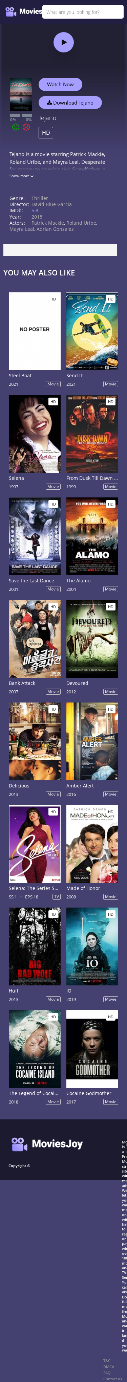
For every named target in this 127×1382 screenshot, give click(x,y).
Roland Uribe (81, 223)
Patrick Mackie (47, 223)
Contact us (112, 1378)
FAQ (107, 1372)
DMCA (108, 1366)
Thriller (39, 198)
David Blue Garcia (51, 204)
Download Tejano (72, 102)
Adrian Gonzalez (55, 229)
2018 (36, 217)
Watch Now (60, 84)
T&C (106, 1360)
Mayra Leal (21, 229)
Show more (19, 175)
